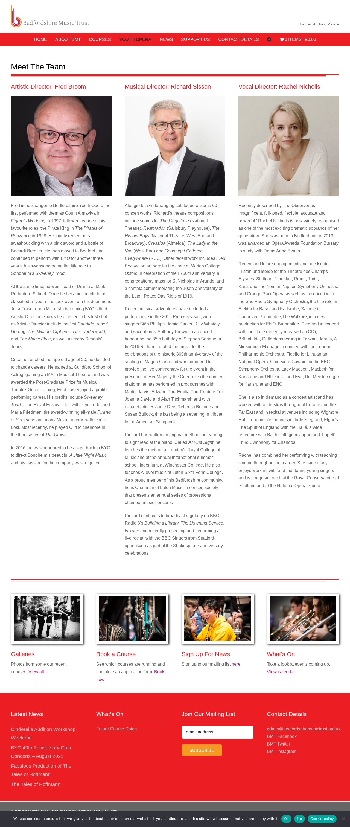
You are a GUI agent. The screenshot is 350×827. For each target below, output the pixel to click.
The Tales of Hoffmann (35, 784)
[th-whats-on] (303, 598)
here (236, 664)
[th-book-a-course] (132, 598)
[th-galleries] (47, 598)
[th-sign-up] (217, 598)
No (299, 818)
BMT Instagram (281, 751)
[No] (343, 819)
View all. (36, 671)
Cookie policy (322, 818)
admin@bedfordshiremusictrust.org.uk (303, 729)
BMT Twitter (278, 744)
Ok (286, 818)
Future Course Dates (116, 729)
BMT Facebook (282, 736)
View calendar (281, 671)
